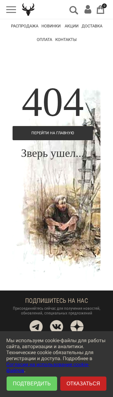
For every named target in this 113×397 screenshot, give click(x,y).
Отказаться (83, 383)
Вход (88, 9)
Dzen (76, 326)
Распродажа (24, 26)
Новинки (51, 26)
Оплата (44, 39)
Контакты (66, 39)
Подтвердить (32, 383)
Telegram (36, 326)
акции (71, 26)
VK (56, 326)
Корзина (100, 9)
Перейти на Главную (52, 133)
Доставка (92, 26)
